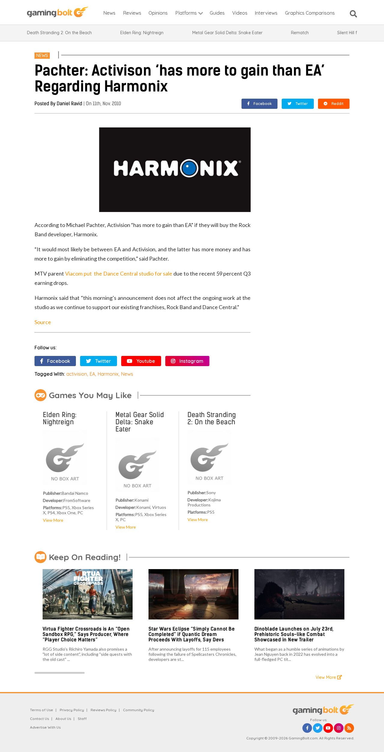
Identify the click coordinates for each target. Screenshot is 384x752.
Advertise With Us (45, 727)
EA (92, 374)
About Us (63, 718)
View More (53, 520)
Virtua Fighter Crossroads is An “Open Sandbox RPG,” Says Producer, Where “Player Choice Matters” (86, 634)
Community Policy (138, 710)
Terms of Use (41, 710)
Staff (82, 718)
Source (42, 322)
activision (76, 374)
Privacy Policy (72, 710)
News (42, 55)
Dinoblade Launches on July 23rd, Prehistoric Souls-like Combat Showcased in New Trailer (294, 634)
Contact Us (39, 718)
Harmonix (108, 374)
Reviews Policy (103, 710)
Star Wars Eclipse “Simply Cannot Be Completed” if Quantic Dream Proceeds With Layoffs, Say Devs (191, 634)
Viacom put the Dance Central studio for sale (118, 273)
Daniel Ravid (69, 103)
